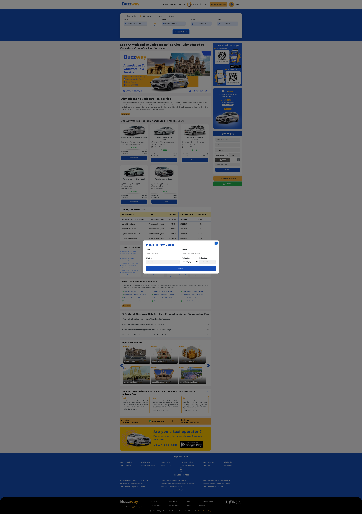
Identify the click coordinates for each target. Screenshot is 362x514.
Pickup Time (204, 258)
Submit (181, 268)
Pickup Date (186, 258)
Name (148, 249)
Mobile (185, 249)
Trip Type (149, 258)
